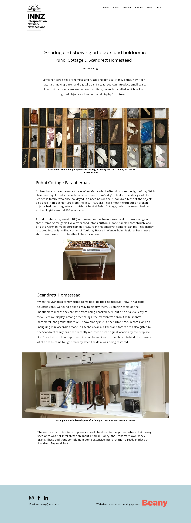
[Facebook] (39, 498)
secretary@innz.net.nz (48, 504)
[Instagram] (31, 498)
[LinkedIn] (46, 498)
